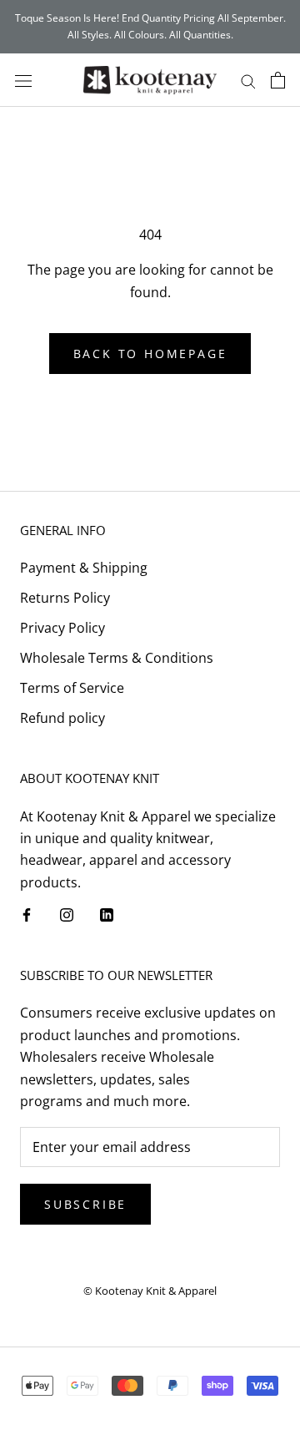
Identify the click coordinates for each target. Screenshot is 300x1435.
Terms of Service (72, 688)
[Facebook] (26, 913)
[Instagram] (66, 913)
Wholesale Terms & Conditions (116, 658)
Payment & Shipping (84, 567)
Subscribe (85, 1204)
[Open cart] (278, 80)
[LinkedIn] (106, 913)
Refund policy (62, 718)
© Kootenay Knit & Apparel (150, 1290)
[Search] (248, 80)
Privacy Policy (62, 628)
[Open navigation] (23, 80)
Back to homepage (150, 353)
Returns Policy (65, 598)
